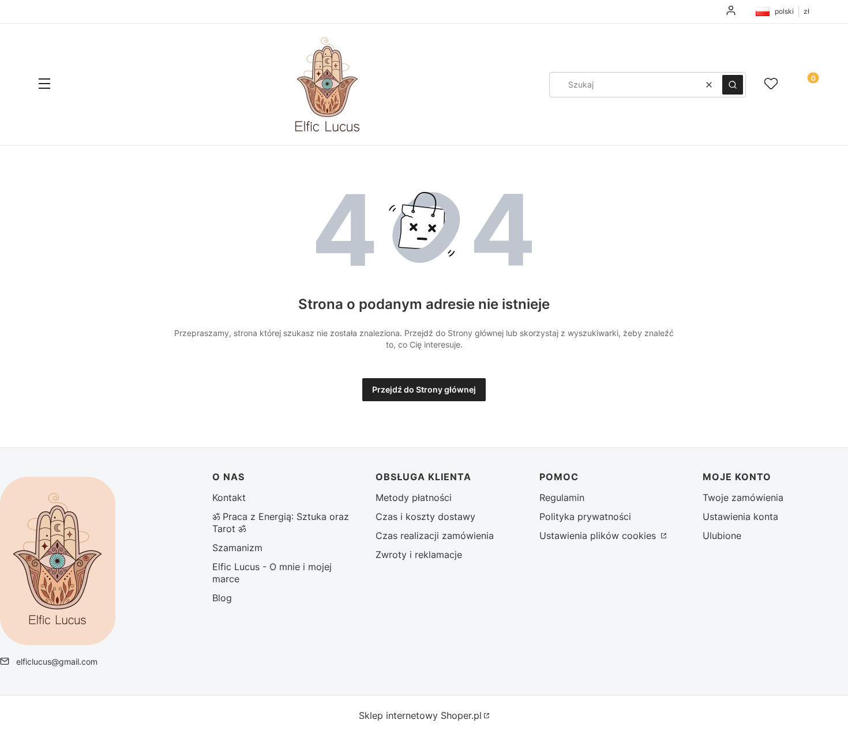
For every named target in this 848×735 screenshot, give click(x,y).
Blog (222, 598)
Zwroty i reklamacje (419, 554)
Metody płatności (414, 497)
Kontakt (229, 497)
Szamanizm (237, 547)
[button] (44, 85)
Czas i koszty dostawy (425, 516)
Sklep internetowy (420, 715)
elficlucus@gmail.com (56, 661)
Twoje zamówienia (743, 497)
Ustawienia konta (740, 516)
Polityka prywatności (585, 516)
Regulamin (561, 497)
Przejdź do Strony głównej (424, 389)
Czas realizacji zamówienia (435, 535)
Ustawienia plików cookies (599, 535)
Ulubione (722, 535)
